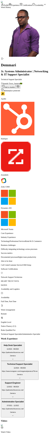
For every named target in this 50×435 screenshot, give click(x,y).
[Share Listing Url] (18, 86)
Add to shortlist (10, 87)
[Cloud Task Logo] (8, 2)
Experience (15, 5)
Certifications (27, 5)
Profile (6, 5)
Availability (39, 5)
